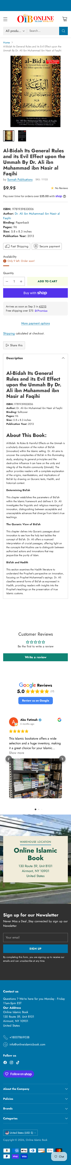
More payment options (35, 323)
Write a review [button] (35, 657)
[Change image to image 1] (8, 135)
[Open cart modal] (65, 19)
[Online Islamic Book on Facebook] (5, 1063)
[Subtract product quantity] (6, 281)
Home (6, 42)
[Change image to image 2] (22, 135)
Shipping (9, 333)
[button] (35, 700)
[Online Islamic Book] (35, 19)
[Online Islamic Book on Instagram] (11, 1063)
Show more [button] (16, 752)
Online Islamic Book (36, 1140)
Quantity (8, 273)
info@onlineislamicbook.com (27, 1044)
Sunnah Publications (20, 179)
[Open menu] (5, 19)
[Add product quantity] (21, 281)
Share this (16, 345)
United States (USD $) (21, 1133)
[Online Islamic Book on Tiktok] (17, 1063)
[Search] (63, 31)
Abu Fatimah (29, 720)
